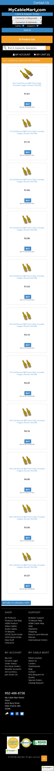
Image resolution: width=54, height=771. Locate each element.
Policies (31, 637)
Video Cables (11, 626)
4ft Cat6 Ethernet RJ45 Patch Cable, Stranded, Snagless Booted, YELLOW (27, 277)
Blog (30, 669)
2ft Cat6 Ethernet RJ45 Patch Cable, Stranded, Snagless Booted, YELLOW (27, 180)
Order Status (11, 663)
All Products (10, 617)
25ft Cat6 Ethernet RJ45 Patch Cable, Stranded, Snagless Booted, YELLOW (27, 566)
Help (30, 626)
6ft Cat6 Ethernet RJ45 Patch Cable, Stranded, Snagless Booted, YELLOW (27, 325)
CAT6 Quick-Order (13, 637)
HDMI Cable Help (36, 623)
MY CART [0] (43, 54)
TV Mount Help (35, 620)
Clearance (9, 642)
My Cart (8, 658)
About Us (32, 660)
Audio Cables (11, 629)
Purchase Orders (12, 666)
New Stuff (9, 640)
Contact (31, 671)
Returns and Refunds (38, 634)
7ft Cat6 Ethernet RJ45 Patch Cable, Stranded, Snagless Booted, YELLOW (27, 373)
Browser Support (36, 617)
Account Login (11, 660)
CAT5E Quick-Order (14, 634)
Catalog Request (35, 683)
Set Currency (11, 671)
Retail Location (35, 658)
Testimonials (34, 666)
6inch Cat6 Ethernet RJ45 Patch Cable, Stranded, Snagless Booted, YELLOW (27, 84)
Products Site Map (13, 620)
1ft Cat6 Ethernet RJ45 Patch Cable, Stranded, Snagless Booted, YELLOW (27, 132)
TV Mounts (10, 631)
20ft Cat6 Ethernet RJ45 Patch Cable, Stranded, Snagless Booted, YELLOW (27, 518)
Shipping (32, 631)
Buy (28, 104)
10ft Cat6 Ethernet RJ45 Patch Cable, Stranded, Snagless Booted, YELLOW (27, 421)
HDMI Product (11, 623)
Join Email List (11, 674)
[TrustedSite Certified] (47, 768)
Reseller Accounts (13, 669)
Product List (28, 39)
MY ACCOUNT (22, 54)
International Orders (37, 640)
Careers (32, 663)
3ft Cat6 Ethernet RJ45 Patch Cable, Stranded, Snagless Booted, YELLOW (27, 229)
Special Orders (35, 680)
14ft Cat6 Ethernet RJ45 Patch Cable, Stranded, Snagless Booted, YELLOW (27, 470)
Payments (32, 629)
